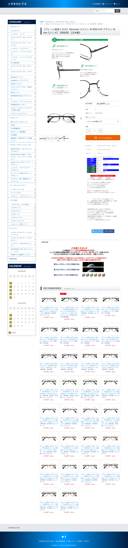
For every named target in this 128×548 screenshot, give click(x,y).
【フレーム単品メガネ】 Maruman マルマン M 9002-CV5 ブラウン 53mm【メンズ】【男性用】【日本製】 (110, 340)
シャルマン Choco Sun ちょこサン (21, 245)
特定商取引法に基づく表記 (46, 541)
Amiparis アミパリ (17, 77)
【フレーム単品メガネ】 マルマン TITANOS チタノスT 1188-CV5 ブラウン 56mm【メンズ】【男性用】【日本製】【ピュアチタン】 (49, 421)
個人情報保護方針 (60, 541)
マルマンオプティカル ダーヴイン (21, 38)
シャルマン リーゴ (17, 34)
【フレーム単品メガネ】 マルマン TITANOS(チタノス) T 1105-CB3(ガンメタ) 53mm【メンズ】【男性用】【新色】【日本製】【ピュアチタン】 (90, 393)
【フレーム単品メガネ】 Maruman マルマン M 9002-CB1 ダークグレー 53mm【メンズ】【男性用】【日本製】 (69, 366)
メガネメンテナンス (17, 221)
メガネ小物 (13, 200)
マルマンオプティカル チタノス (21, 67)
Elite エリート (15, 92)
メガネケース (15, 214)
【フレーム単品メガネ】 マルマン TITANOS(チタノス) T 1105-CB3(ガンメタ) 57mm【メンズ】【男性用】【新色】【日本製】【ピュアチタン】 (49, 393)
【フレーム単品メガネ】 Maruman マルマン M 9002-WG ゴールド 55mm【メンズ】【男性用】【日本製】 (110, 310)
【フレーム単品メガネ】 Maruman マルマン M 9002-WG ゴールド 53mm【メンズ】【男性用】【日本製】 (49, 340)
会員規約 (79, 541)
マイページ (108, 4)
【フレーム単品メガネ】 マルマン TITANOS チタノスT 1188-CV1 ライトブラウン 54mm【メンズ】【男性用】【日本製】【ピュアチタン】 (49, 449)
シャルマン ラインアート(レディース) (21, 58)
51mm (92, 177)
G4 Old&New (15, 63)
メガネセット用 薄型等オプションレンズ (21, 180)
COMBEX (14, 135)
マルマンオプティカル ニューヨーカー (21, 44)
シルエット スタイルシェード (21, 196)
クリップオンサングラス (17, 185)
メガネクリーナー (17, 217)
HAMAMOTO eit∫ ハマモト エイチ (21, 97)
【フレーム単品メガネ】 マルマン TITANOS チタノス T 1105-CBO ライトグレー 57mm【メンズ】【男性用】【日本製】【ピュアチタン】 (69, 478)
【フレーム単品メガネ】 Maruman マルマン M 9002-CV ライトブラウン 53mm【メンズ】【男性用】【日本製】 (110, 366)
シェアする (109, 231)
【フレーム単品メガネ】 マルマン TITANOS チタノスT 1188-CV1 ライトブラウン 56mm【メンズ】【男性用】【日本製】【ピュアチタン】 (110, 421)
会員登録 (98, 4)
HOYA (13, 125)
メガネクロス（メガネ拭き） (20, 204)
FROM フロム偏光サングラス (20, 254)
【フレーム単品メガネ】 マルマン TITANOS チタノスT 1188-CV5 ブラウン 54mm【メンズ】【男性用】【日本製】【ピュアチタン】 (110, 393)
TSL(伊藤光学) (15, 128)
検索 (117, 11)
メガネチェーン (16, 207)
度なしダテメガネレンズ (19, 122)
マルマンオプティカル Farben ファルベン (21, 88)
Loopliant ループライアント (20, 80)
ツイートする (98, 231)
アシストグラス (16, 193)
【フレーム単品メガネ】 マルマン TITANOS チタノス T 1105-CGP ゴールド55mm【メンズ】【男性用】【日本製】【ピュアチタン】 (90, 311)
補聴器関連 (13, 259)
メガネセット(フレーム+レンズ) (20, 145)
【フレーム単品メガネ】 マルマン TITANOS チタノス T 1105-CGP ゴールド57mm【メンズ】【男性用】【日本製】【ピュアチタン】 (110, 449)
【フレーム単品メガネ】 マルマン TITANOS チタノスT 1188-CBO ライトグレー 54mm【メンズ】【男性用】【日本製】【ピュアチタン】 (90, 421)
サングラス (13, 228)
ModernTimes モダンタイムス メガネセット (22, 150)
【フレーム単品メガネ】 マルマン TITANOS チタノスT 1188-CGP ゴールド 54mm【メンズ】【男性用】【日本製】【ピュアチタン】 (90, 449)
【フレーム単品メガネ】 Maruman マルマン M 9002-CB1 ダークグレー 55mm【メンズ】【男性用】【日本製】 (49, 366)
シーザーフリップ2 (17, 189)
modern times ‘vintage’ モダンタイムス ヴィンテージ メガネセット (21, 157)
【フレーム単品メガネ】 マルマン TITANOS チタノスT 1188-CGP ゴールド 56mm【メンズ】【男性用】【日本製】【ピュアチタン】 (69, 449)
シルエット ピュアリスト (19, 113)
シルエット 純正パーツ (19, 224)
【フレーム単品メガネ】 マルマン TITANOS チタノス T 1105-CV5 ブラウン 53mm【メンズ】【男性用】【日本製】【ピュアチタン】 (69, 506)
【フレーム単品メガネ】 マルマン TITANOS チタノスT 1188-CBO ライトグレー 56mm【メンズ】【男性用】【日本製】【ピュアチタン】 (69, 421)
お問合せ (86, 541)
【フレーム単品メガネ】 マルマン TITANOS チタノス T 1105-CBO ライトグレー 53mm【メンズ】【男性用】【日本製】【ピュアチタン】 (90, 478)
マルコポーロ (15, 31)
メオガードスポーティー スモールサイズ (21, 239)
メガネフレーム (49, 21)
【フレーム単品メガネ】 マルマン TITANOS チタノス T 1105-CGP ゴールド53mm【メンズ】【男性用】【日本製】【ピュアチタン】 (49, 478)
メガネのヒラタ (17, 3)
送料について (71, 541)
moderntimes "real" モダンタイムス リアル (22, 250)
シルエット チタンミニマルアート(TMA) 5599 (21, 109)
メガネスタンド (16, 211)
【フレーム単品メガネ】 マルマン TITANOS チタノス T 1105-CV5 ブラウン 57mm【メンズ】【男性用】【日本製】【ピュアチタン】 (110, 478)
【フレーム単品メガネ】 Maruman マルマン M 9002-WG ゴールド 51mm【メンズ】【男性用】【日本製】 (69, 340)
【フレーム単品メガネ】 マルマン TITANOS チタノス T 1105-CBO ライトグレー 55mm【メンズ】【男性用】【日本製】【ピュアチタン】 (49, 311)
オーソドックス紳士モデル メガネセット (21, 174)
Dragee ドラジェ (16, 84)
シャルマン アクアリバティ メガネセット (21, 169)
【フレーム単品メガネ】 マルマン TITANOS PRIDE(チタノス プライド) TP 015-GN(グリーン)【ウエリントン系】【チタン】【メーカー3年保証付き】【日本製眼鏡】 (69, 312)
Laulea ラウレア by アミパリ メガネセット (22, 163)
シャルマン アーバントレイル (21, 101)
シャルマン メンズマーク (20, 48)
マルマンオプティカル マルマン (65, 21)
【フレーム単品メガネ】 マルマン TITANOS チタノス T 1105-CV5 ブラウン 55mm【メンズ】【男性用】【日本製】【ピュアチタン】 (49, 506)
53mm (100, 177)
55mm (108, 177)
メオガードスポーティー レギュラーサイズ (21, 234)
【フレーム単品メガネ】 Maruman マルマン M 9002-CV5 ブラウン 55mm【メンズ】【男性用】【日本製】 (90, 340)
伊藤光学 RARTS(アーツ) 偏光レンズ (21, 139)
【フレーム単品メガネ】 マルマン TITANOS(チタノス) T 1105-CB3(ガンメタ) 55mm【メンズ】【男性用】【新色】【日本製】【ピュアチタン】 (69, 393)
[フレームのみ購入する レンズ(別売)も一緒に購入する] (103, 121)
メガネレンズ (13, 118)
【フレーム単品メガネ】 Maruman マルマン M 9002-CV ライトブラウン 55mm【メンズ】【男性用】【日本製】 (90, 366)
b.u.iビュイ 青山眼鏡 (18, 131)
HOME (42, 21)
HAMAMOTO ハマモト (19, 104)
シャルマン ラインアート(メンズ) (21, 53)
